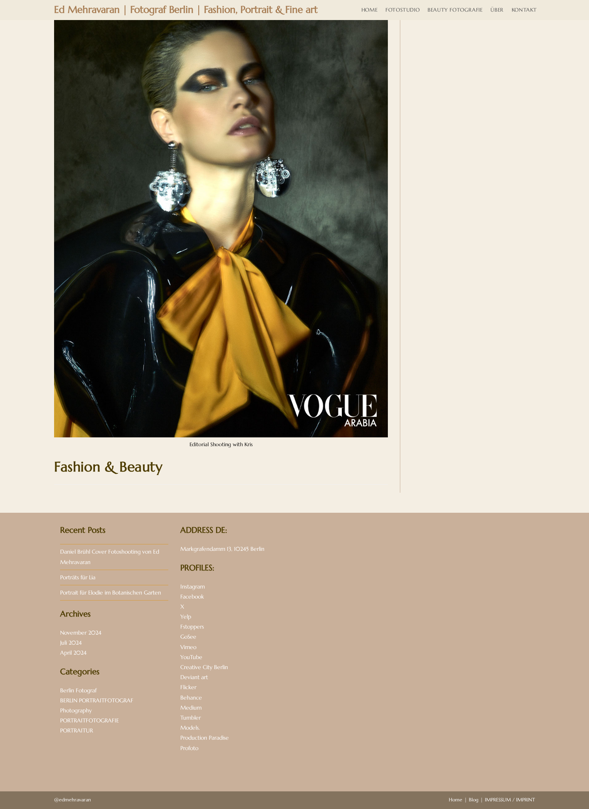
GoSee (188, 636)
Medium (191, 707)
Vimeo (188, 647)
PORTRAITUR (76, 730)
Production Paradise (204, 737)
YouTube (191, 657)
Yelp (185, 616)
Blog (473, 800)
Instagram (192, 586)
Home (455, 800)
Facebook (192, 596)
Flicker (188, 687)
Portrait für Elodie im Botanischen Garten (110, 592)
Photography (76, 710)
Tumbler (190, 717)
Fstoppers (192, 626)
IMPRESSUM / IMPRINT (510, 800)
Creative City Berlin (204, 667)
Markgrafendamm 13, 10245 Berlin (222, 548)
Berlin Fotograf (78, 690)
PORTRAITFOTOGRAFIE (89, 720)
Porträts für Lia (77, 577)
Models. (190, 727)
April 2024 (73, 652)
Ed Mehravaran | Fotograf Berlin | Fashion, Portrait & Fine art (186, 10)
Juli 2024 (71, 642)
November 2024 (80, 632)
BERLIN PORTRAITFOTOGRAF (96, 700)
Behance (191, 697)
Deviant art (194, 677)
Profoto (189, 748)
